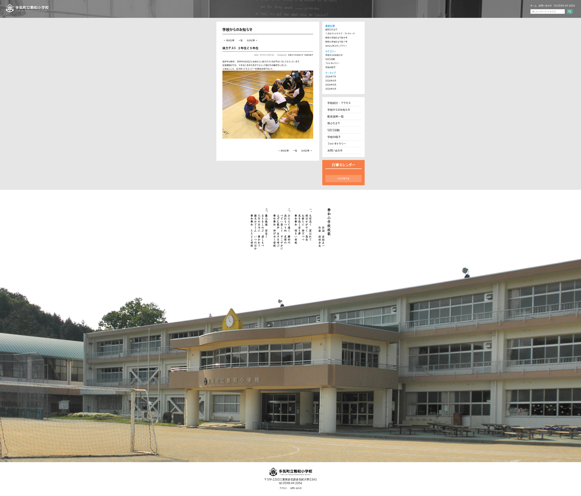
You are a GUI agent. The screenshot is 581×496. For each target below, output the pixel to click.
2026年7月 (330, 76)
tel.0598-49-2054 (290, 483)
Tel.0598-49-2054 (564, 5)
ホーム (533, 5)
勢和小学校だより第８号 (336, 38)
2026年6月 (330, 81)
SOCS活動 (330, 59)
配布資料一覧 (335, 116)
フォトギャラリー (332, 63)
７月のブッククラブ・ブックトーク (340, 34)
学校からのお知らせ (295, 55)
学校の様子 (308, 55)
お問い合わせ (545, 5)
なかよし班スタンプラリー (336, 46)
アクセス (283, 488)
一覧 (240, 40)
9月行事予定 (344, 179)
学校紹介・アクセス (339, 102)
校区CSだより (331, 29)
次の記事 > (252, 40)
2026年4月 (330, 89)
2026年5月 (330, 85)
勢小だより (333, 123)
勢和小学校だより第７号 (336, 42)
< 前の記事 (229, 40)
